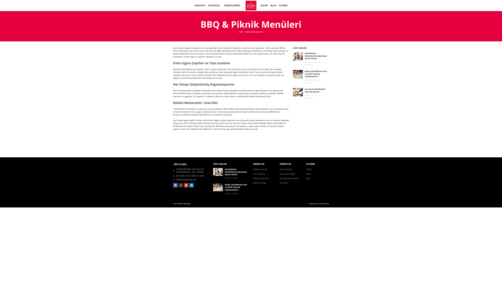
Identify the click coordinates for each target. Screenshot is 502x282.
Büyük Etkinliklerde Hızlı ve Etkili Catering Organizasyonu (316, 74)
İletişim (309, 169)
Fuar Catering (259, 174)
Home (241, 32)
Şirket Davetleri (286, 169)
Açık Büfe (284, 183)
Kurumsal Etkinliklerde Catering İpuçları (315, 90)
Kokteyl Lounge (259, 183)
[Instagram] (180, 185)
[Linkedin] (191, 185)
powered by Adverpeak (319, 203)
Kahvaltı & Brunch (261, 178)
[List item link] (191, 175)
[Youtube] (186, 185)
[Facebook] (175, 185)
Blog (308, 178)
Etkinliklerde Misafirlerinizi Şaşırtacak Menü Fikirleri (316, 56)
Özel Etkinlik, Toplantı (289, 178)
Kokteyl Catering (260, 169)
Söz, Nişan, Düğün (287, 174)
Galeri (308, 174)
